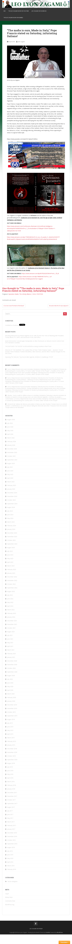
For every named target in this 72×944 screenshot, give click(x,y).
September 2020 (12, 672)
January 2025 (11, 489)
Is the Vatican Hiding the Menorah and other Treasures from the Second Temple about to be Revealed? (36, 406)
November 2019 (12, 708)
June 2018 (10, 770)
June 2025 (10, 471)
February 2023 (11, 569)
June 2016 (10, 855)
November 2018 (12, 752)
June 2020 (10, 683)
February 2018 (11, 785)
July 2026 (10, 423)
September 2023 (12, 544)
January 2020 (11, 701)
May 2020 (10, 686)
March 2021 (10, 650)
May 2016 (10, 858)
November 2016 (12, 836)
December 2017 (12, 792)
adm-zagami (21, 41)
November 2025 (12, 452)
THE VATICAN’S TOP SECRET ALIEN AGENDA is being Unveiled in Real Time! (28, 346)
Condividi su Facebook (12, 325)
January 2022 (11, 617)
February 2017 (11, 825)
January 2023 (11, 573)
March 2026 (10, 438)
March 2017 (10, 822)
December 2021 (12, 621)
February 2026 (11, 441)
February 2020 (11, 697)
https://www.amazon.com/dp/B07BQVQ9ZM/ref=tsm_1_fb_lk (40, 273)
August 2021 (11, 632)
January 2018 (11, 789)
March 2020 (10, 694)
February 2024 (11, 525)
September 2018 (12, 760)
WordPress (60, 932)
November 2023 (12, 536)
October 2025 (11, 456)
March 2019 (10, 738)
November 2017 (12, 796)
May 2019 (10, 730)
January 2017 (11, 829)
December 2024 (12, 493)
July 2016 (10, 851)
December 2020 (12, 661)
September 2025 (12, 460)
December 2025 (12, 449)
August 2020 (11, 675)
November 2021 (12, 624)
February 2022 (11, 613)
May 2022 (10, 602)
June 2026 (10, 427)
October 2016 (11, 840)
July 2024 (10, 511)
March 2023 (10, 566)
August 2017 (11, 807)
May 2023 (10, 558)
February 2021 (11, 653)
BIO (5, 11)
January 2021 (11, 657)
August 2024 (11, 507)
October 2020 (11, 668)
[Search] (65, 313)
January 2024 (11, 529)
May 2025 (10, 474)
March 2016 (10, 866)
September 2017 (12, 803)
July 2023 (10, 551)
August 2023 (11, 547)
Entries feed (8, 897)
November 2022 (12, 580)
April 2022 (10, 606)
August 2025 (11, 463)
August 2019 (11, 719)
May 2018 (10, 774)
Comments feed (10, 901)
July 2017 (10, 811)
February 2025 (11, 485)
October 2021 (11, 628)
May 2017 (10, 818)
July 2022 (10, 595)
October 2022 (11, 584)
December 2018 (12, 749)
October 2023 (11, 540)
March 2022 (10, 610)
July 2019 (10, 723)
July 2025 (10, 467)
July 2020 (10, 679)
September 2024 (12, 504)
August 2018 (11, 763)
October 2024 (11, 500)
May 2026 (10, 430)
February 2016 (11, 869)
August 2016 (11, 847)
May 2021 (10, 642)
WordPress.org (9, 904)
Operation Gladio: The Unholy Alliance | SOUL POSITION (25, 294)
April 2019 (10, 734)
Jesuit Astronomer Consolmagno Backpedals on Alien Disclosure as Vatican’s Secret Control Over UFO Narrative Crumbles (34, 342)
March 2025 (10, 482)
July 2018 (10, 767)
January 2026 (11, 445)
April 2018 (10, 778)
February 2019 (11, 741)
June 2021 (10, 639)
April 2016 (10, 862)
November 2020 (12, 664)
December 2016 (12, 833)
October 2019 (11, 712)
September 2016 (12, 844)
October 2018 (11, 756)
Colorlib (47, 932)
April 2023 (10, 562)
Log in (7, 893)
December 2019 (12, 705)
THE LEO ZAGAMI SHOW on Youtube (18, 11)
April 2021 (10, 646)
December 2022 (12, 577)
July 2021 (10, 635)
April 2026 (10, 434)
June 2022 (10, 599)
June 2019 (10, 727)
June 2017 (10, 814)
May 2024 (10, 518)
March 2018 (10, 781)
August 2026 (11, 419)
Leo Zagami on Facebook (39, 11)
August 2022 (11, 591)
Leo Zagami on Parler (36, 928)
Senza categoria (12, 881)
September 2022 (12, 588)
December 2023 (12, 533)
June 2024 (10, 515)
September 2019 (12, 716)
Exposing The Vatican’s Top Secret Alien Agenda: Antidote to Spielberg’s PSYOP (29, 357)
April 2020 (10, 690)
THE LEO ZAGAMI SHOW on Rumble (13, 17)
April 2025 (10, 478)
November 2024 (12, 496)
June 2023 (10, 555)
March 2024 (10, 522)
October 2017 (11, 800)
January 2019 (11, 745)
